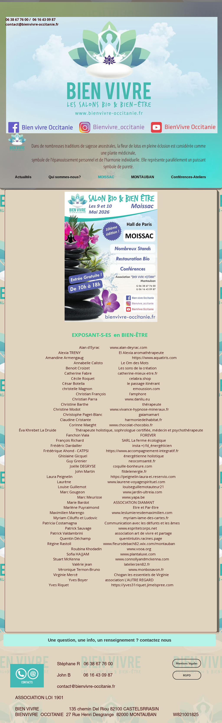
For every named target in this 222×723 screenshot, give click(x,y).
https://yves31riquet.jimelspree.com (142, 584)
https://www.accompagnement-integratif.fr (142, 450)
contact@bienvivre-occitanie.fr (32, 24)
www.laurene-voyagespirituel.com (136, 481)
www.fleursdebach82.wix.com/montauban (139, 543)
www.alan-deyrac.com (128, 347)
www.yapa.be (133, 497)
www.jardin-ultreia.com (142, 491)
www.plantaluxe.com (138, 554)
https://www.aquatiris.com (154, 357)
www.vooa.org (139, 548)
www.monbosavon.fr (146, 569)
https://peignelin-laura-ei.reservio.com (143, 476)
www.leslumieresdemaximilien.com (142, 512)
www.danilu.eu (137, 399)
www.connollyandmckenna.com (142, 559)
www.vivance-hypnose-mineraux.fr (139, 409)
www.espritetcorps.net (137, 528)
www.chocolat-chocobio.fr (131, 424)
